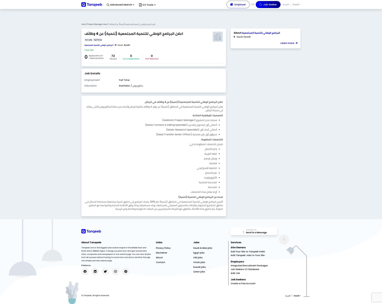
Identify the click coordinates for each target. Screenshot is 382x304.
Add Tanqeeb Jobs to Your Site (248, 255)
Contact (160, 262)
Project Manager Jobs (97, 24)
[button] (120, 4)
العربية (286, 4)
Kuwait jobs (199, 267)
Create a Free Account (243, 283)
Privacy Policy (163, 248)
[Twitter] (105, 271)
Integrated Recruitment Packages (249, 265)
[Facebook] (85, 271)
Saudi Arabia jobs (202, 248)
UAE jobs (197, 257)
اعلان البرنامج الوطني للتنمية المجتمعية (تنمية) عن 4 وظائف (132, 24)
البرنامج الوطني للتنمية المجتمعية (98, 45)
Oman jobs (199, 262)
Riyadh (127, 45)
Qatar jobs (199, 271)
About (159, 257)
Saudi (295, 4)
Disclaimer (161, 252)
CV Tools (148, 5)
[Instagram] (115, 271)
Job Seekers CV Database (245, 269)
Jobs (83, 24)
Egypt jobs (199, 252)
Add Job (235, 273)
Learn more (288, 43)
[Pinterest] (125, 271)
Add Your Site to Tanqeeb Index (248, 251)
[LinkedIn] (95, 271)
